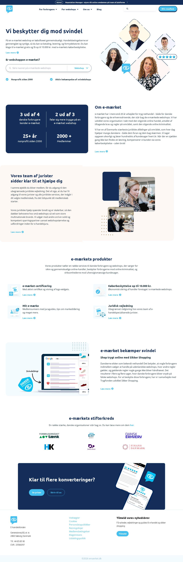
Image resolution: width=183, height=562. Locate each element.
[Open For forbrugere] (56, 9)
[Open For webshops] (78, 9)
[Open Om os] (91, 9)
